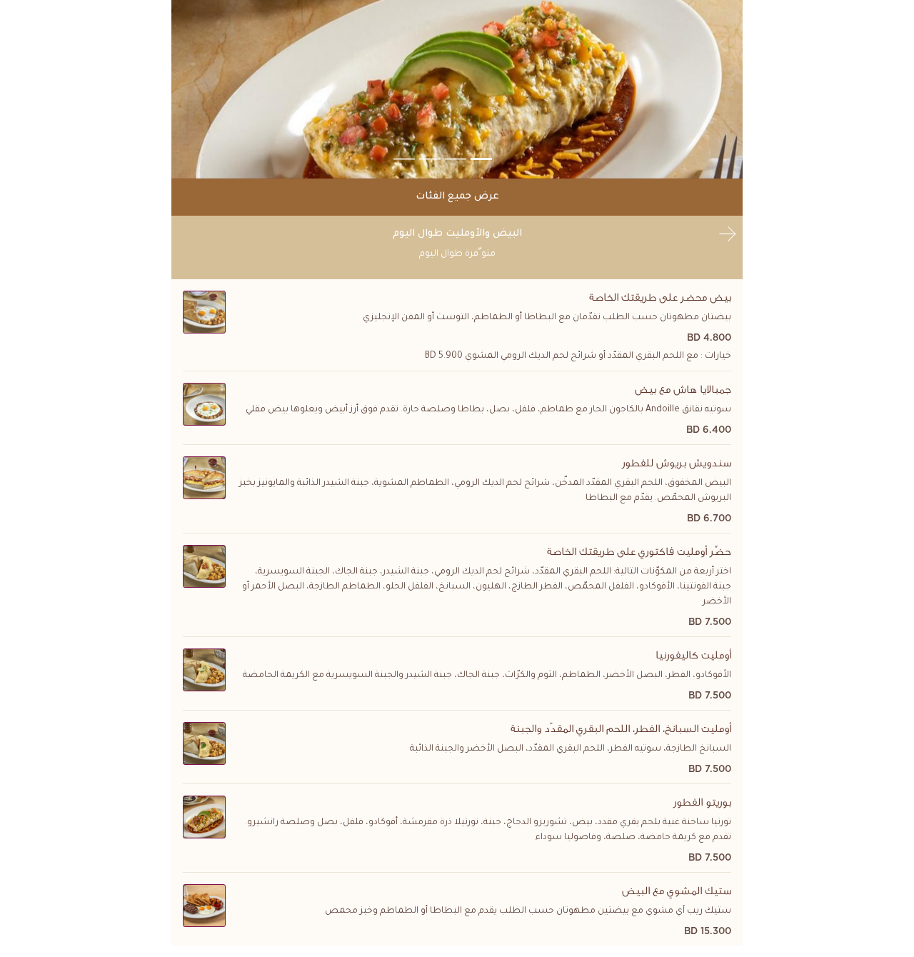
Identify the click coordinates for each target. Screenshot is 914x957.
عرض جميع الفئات (457, 196)
